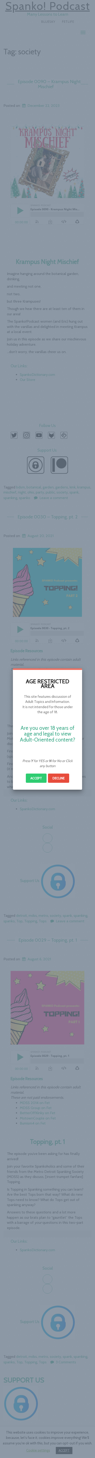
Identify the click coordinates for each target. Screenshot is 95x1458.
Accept (36, 778)
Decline (59, 778)
